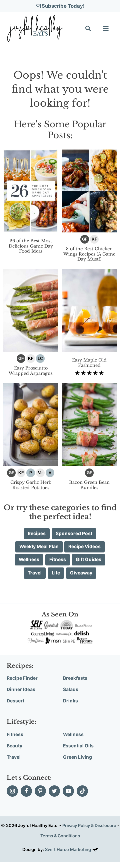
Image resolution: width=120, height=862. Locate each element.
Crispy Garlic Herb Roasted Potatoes (30, 485)
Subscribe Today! (63, 6)
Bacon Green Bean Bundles (89, 485)
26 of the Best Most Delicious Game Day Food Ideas (31, 246)
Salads (70, 689)
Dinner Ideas (21, 689)
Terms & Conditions (60, 835)
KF (94, 239)
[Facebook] (26, 791)
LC (40, 358)
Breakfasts (75, 678)
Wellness (73, 734)
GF (84, 239)
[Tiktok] (82, 791)
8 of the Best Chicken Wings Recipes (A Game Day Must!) (89, 254)
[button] (88, 29)
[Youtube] (68, 791)
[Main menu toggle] (105, 28)
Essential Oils (78, 745)
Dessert (15, 700)
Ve (40, 472)
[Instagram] (12, 791)
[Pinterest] (40, 791)
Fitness (15, 734)
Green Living (77, 757)
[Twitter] (54, 791)
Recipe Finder (22, 678)
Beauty (14, 745)
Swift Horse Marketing (68, 849)
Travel (14, 757)
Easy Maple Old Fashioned (89, 363)
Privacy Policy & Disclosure (89, 825)
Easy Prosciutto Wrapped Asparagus (31, 371)
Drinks (70, 700)
